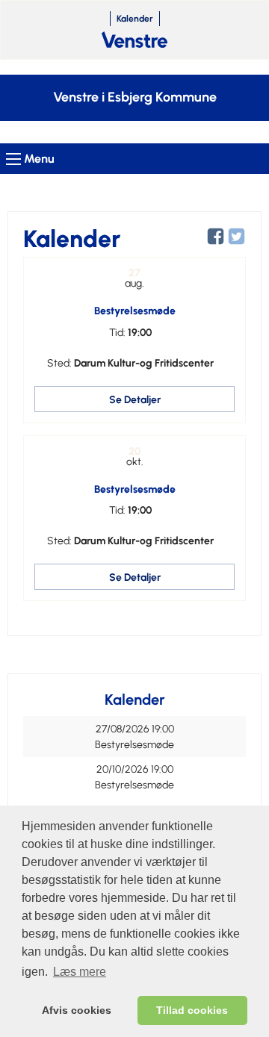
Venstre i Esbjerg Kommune (135, 97)
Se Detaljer (135, 399)
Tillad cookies (192, 1010)
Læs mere (79, 971)
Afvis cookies (76, 1010)
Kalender (135, 18)
